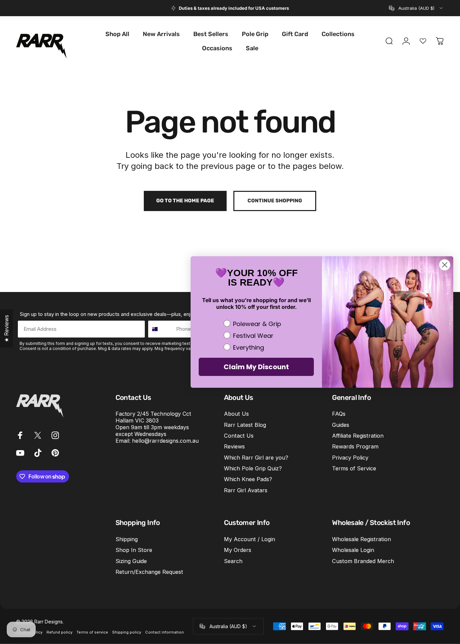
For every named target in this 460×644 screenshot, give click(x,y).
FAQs (339, 413)
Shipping (127, 539)
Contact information (164, 632)
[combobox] (416, 8)
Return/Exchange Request (149, 571)
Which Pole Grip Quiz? (253, 468)
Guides (340, 424)
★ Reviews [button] (6, 328)
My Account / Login (249, 539)
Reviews (234, 446)
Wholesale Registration (361, 539)
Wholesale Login (353, 550)
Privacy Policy (350, 457)
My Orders (237, 550)
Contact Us (239, 435)
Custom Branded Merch (363, 561)
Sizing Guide (131, 561)
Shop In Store (134, 550)
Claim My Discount (256, 367)
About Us (236, 413)
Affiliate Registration (358, 435)
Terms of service (92, 632)
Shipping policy (126, 632)
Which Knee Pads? (248, 479)
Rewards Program (355, 446)
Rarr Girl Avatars (245, 490)
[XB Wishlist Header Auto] (423, 41)
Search (233, 561)
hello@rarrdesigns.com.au (165, 440)
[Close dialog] (445, 265)
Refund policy (59, 632)
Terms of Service (354, 468)
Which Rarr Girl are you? (256, 457)
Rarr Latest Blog (245, 424)
